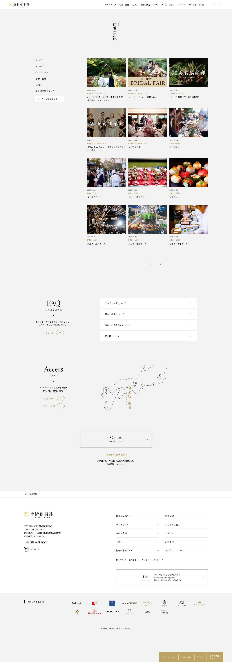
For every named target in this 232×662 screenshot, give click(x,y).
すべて (38, 60)
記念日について (112, 336)
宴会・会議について (114, 314)
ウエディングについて (115, 303)
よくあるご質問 (168, 4)
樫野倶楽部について (149, 4)
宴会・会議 (124, 4)
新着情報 (169, 516)
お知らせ (39, 66)
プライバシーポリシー (151, 559)
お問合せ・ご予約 (196, 4)
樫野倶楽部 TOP (124, 516)
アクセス (181, 4)
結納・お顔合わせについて (117, 325)
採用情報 (120, 559)
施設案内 (169, 541)
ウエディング (110, 4)
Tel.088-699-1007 (116, 455)
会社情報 (132, 559)
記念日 (135, 4)
